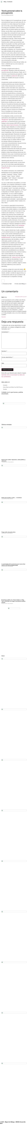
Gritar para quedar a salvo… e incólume (11, 497)
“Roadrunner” (5, 119)
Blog (5, 1)
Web (2, 363)
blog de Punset (5, 167)
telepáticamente (5, 237)
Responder (3, 316)
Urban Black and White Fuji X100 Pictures (13, 387)
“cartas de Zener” (16, 257)
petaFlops (4, 121)
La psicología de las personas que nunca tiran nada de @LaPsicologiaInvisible (13, 564)
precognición (4, 70)
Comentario (5, 332)
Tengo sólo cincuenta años (8, 532)
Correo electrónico (7, 357)
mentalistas (21, 225)
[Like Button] (3, 281)
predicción (14, 75)
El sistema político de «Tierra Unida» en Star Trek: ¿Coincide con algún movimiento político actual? (13, 601)
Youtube (5, 389)
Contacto (9, 1)
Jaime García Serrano (12, 125)
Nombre (4, 351)
